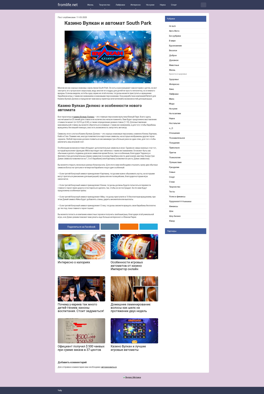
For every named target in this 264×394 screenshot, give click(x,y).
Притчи (172, 152)
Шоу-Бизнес (175, 216)
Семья (172, 172)
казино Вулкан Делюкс (83, 117)
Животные (174, 65)
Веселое (173, 50)
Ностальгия (174, 123)
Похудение (174, 143)
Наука (163, 5)
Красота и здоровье (178, 74)
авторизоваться (109, 367)
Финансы (173, 206)
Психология (174, 157)
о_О (171, 128)
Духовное (173, 60)
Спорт (174, 5)
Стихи (172, 182)
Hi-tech (172, 26)
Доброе (173, 55)
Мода (171, 103)
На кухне (150, 5)
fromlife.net (68, 4)
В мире (172, 40)
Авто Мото (174, 31)
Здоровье (174, 79)
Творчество (104, 5)
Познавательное (177, 138)
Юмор (172, 221)
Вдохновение (175, 45)
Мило (171, 99)
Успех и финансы (177, 196)
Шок (171, 211)
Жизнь (90, 5)
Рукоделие (174, 167)
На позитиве (175, 113)
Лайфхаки (120, 5)
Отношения (174, 133)
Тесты (172, 191)
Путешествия (175, 162)
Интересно (135, 5)
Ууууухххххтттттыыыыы (180, 201)
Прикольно (174, 148)
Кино (171, 89)
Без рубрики (175, 36)
